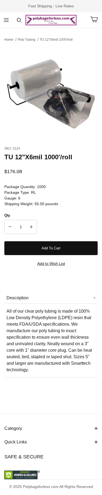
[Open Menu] (6, 20)
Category (13, 428)
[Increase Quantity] (31, 227)
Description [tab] (18, 298)
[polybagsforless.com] (51, 20)
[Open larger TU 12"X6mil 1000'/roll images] (51, 92)
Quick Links (15, 442)
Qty (7, 215)
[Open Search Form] (19, 20)
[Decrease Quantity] (10, 227)
